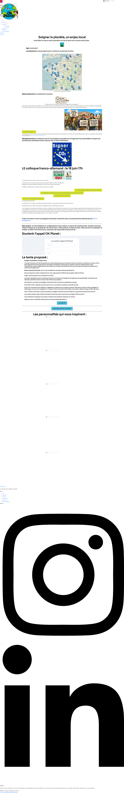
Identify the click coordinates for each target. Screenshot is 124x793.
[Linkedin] (63, 783)
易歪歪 (11, 792)
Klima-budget (6, 31)
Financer (5, 29)
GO (3, 20)
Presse (4, 24)
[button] (1, 1)
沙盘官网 (15, 792)
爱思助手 (8, 792)
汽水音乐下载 (3, 792)
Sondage (7, 26)
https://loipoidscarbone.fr (38, 135)
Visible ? (5, 22)
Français (107, 0)
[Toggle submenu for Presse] (7, 24)
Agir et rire (5, 28)
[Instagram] (63, 644)
